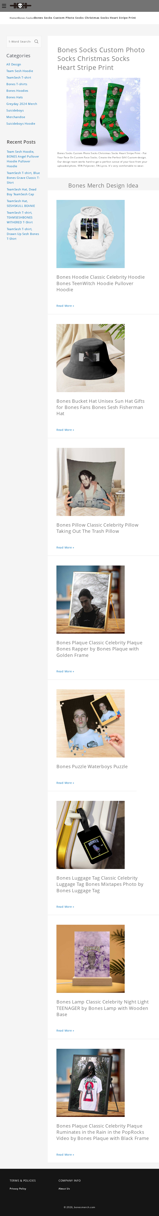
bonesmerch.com (84, 1207)
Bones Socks (25, 18)
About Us (64, 1188)
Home (13, 18)
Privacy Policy (18, 1188)
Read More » (65, 306)
